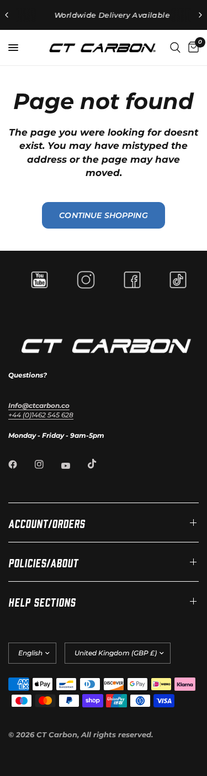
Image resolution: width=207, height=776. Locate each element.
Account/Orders (46, 522)
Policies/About (43, 561)
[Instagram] (47, 464)
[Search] (175, 47)
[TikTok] (100, 464)
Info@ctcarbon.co (39, 405)
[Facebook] (20, 464)
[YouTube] (73, 465)
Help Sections (42, 601)
